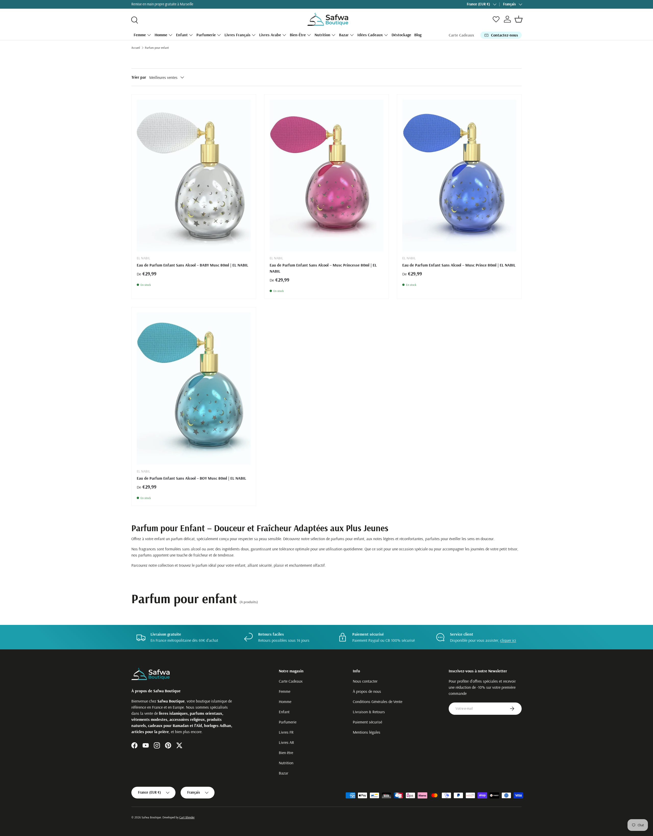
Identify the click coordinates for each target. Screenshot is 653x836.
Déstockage (401, 34)
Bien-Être (298, 34)
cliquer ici (508, 640)
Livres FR (286, 732)
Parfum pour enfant (157, 48)
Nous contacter (365, 681)
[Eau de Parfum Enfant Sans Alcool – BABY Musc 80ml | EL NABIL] (194, 176)
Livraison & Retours (369, 711)
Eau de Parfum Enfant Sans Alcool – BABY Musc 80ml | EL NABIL (192, 265)
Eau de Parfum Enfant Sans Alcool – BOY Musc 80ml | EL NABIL (191, 478)
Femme (140, 34)
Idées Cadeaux (370, 34)
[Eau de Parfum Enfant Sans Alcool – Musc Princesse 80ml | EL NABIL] (327, 176)
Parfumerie (206, 34)
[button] (518, 19)
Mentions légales (366, 732)
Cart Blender (187, 817)
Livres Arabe (270, 34)
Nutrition (322, 34)
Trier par (138, 77)
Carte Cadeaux (461, 35)
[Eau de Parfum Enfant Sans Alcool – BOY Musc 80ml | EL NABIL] (194, 388)
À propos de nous (367, 691)
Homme (161, 34)
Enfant (182, 34)
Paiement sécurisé (367, 721)
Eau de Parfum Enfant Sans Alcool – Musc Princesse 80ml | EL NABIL (323, 268)
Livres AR (286, 742)
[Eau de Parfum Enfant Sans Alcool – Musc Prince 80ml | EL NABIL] (459, 176)
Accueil (135, 48)
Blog (417, 34)
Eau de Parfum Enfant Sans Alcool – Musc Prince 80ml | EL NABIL (459, 265)
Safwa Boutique (151, 817)
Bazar (344, 34)
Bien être (286, 752)
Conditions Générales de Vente (377, 701)
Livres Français (237, 34)
